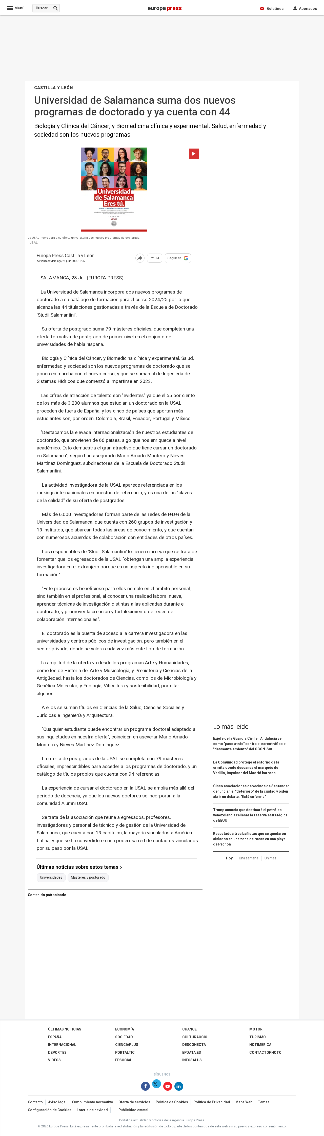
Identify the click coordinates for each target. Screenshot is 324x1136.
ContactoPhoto (265, 1052)
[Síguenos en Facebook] (145, 1087)
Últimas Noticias (64, 1029)
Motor (255, 1029)
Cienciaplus (126, 1044)
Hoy (229, 858)
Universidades (51, 877)
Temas (264, 1102)
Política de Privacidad (211, 1102)
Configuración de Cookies (49, 1110)
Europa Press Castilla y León (65, 256)
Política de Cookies (172, 1102)
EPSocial (123, 1060)
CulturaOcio (194, 1037)
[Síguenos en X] (156, 1087)
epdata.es (191, 1052)
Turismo (257, 1037)
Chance (189, 1029)
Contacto (35, 1102)
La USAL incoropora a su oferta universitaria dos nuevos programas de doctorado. (84, 238)
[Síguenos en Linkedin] (179, 1087)
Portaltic (125, 1052)
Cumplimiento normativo (92, 1102)
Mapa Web (243, 1102)
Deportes (57, 1052)
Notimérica (260, 1044)
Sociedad (124, 1037)
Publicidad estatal (133, 1110)
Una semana (248, 858)
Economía (124, 1029)
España (55, 1037)
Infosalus (192, 1060)
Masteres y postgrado (88, 877)
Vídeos (54, 1060)
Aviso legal (57, 1102)
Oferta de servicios (134, 1102)
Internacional (62, 1044)
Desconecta (194, 1044)
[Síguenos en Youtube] (168, 1087)
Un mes (270, 858)
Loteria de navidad (92, 1110)
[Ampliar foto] (114, 190)
